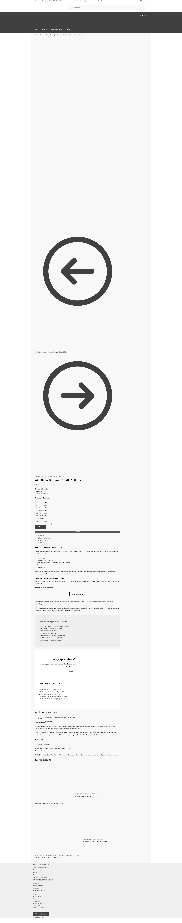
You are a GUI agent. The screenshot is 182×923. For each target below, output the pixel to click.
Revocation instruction (39, 875)
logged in (46, 751)
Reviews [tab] (40, 542)
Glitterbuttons (63, 755)
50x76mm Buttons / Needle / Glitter (51, 694)
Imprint (35, 872)
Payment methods (38, 885)
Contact (35, 898)
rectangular (116, 755)
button (86, 755)
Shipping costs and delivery (40, 877)
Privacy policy (37, 870)
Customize (77, 531)
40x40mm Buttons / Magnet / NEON (47, 858)
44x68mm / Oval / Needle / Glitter (50, 689)
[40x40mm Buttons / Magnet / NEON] (57, 831)
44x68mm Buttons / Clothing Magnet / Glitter (54, 696)
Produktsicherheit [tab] (42, 540)
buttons (91, 755)
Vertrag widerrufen (41, 914)
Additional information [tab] (44, 538)
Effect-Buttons (54, 755)
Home (36, 35)
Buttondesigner (37, 896)
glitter (96, 755)
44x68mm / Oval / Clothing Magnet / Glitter (53, 699)
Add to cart (40, 527)
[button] (143, 15)
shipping (40, 491)
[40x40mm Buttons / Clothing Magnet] (97, 823)
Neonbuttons (61, 855)
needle (100, 755)
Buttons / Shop (44, 35)
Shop (34, 894)
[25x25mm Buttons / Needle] (88, 777)
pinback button (107, 755)
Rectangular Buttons (55, 35)
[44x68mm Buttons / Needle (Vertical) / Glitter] (53, 781)
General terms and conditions (41, 867)
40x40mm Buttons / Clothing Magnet (95, 841)
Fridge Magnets (51, 855)
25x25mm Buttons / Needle (82, 796)
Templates (36, 888)
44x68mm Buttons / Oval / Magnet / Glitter (53, 692)
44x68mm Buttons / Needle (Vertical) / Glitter (49, 803)
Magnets (86, 839)
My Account (36, 883)
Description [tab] (40, 536)
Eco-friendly (78, 793)
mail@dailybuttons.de (141, 1)
